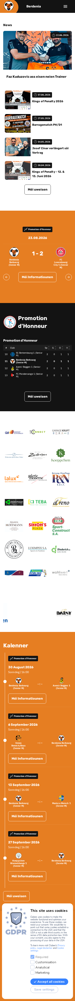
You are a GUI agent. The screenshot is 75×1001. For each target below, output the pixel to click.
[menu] (65, 6)
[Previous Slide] (6, 277)
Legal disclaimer (44, 948)
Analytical (42, 967)
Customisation (45, 962)
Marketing (42, 973)
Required (41, 957)
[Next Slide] (68, 277)
